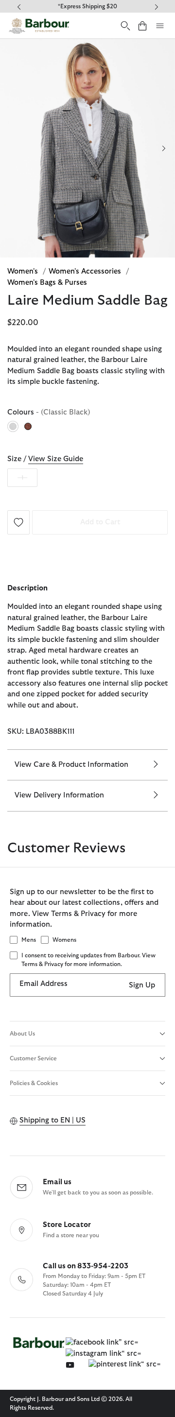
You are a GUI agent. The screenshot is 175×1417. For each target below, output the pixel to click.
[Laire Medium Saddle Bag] (18, 521)
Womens (64, 940)
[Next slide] (163, 148)
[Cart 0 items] (142, 25)
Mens (28, 940)
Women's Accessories (86, 271)
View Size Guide (55, 459)
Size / (45, 459)
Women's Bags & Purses (47, 282)
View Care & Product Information (71, 764)
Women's (23, 271)
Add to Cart (100, 522)
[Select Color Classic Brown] (28, 426)
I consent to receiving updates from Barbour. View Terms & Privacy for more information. (88, 959)
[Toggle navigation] (160, 25)
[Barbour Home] (38, 25)
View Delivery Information (59, 795)
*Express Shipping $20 (87, 6)
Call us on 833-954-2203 (85, 1266)
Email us (57, 1182)
